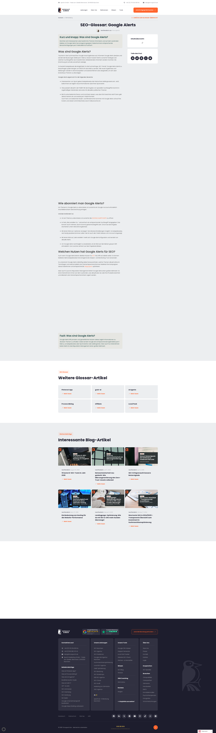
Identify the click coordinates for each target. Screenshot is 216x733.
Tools (121, 10)
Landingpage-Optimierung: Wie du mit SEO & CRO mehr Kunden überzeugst (108, 517)
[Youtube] (134, 716)
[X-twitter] (124, 716)
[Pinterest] (129, 716)
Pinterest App (67, 390)
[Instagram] (140, 716)
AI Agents (132, 390)
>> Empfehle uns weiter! (126, 701)
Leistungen (83, 10)
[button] (133, 58)
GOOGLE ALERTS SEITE (99, 218)
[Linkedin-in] (119, 716)
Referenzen (104, 10)
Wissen (113, 10)
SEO (93, 256)
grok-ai (98, 390)
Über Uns (94, 10)
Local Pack (133, 404)
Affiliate (98, 404)
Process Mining (68, 404)
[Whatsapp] (150, 716)
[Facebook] (114, 716)
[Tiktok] (145, 716)
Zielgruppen (88, 266)
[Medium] (155, 716)
